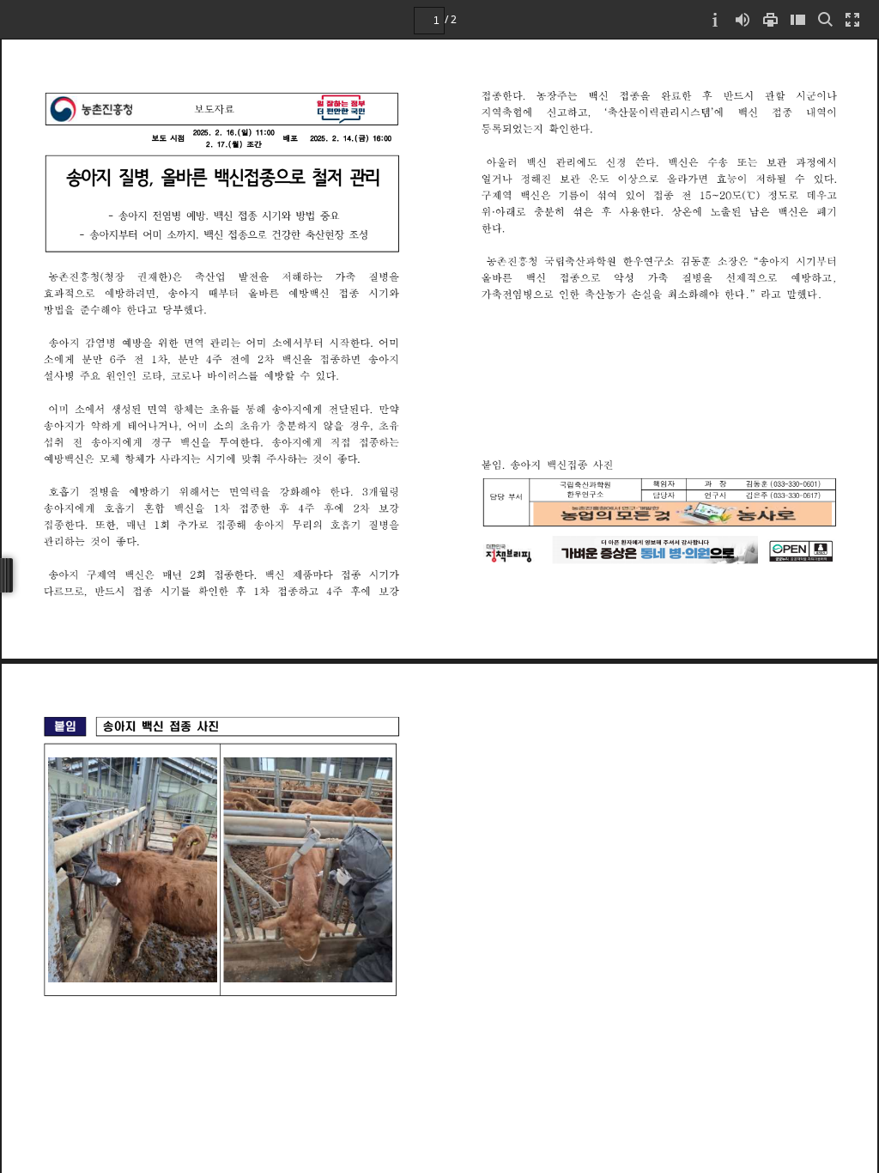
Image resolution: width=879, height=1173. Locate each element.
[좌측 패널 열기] (797, 19)
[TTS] (742, 19)
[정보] (715, 19)
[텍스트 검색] (825, 19)
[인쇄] (770, 19)
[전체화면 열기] (852, 19)
